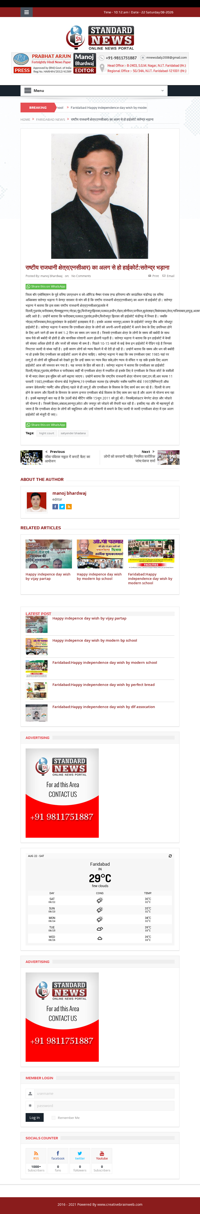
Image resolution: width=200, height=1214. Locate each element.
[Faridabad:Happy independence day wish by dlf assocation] (37, 712)
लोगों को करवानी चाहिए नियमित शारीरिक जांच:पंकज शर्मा (129, 458)
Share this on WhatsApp (48, 286)
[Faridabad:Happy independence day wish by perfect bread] (37, 690)
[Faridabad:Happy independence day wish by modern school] (37, 668)
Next (146, 452)
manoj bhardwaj (51, 276)
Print (155, 276)
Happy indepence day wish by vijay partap (48, 576)
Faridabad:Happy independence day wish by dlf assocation (103, 706)
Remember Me (69, 1118)
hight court (46, 433)
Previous (57, 452)
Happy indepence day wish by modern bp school (99, 576)
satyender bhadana (73, 433)
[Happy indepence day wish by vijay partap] (37, 624)
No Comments (81, 276)
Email (170, 276)
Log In (35, 1117)
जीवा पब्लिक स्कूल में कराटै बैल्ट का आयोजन (67, 459)
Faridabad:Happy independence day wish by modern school (91, 107)
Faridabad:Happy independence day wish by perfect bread (103, 684)
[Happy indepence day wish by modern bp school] (37, 646)
